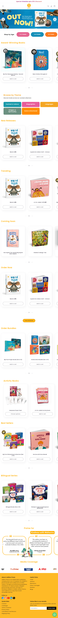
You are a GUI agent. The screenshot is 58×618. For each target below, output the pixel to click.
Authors (32, 581)
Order (31, 579)
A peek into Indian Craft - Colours (40, 152)
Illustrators (33, 583)
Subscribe (51, 608)
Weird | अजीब (13, 152)
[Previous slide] (3, 19)
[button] (3, 6)
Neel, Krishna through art (40, 74)
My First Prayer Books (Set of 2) (13, 359)
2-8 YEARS (37, 34)
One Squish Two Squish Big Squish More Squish (13, 253)
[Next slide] (55, 19)
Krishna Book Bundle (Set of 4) (40, 359)
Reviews (32, 587)
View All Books (29, 320)
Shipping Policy (6, 613)
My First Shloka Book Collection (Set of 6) (13, 455)
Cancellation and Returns (9, 611)
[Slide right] (32, 87)
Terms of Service (6, 607)
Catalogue (5, 605)
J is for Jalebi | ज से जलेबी (40, 202)
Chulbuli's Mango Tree (40, 252)
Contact (4, 603)
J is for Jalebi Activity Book (42, 410)
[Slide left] (25, 87)
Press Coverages (35, 585)
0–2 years (23, 34)
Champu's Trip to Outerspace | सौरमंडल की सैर (40, 507)
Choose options (15, 414)
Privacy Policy (5, 609)
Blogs (31, 589)
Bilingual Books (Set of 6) (13, 507)
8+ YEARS (51, 34)
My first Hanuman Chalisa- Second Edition (13, 75)
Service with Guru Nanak (40, 454)
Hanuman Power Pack (15, 410)
